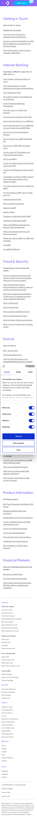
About (4, 746)
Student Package (7, 680)
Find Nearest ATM (7, 734)
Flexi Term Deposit (7, 622)
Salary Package (7, 674)
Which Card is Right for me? (11, 666)
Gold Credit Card (7, 663)
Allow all (18, 436)
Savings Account (7, 613)
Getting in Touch (7, 707)
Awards (4, 752)
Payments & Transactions (10, 719)
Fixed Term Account (8, 616)
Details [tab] (18, 372)
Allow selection (18, 443)
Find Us (4, 716)
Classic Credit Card (8, 660)
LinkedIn (4, 777)
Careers (4, 749)
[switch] (32, 414)
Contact (4, 761)
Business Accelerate (8, 692)
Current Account (7, 610)
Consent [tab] (7, 372)
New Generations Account (10, 631)
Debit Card (5, 657)
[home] (7, 3)
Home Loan (5, 639)
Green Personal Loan (8, 648)
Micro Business (6, 695)
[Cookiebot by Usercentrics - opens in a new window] (26, 366)
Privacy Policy (6, 792)
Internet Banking (7, 710)
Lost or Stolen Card (8, 728)
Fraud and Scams (7, 737)
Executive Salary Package (10, 677)
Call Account (6, 698)
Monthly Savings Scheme (10, 628)
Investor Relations (7, 758)
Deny (18, 450)
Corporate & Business (9, 689)
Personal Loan (6, 642)
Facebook (5, 771)
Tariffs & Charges (7, 788)
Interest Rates (6, 731)
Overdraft (5, 645)
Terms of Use (6, 796)
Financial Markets (7, 725)
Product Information (8, 722)
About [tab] (30, 372)
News (3, 755)
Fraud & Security (7, 713)
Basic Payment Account (9, 625)
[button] (22, 3)
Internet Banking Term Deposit (11, 619)
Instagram (5, 774)
